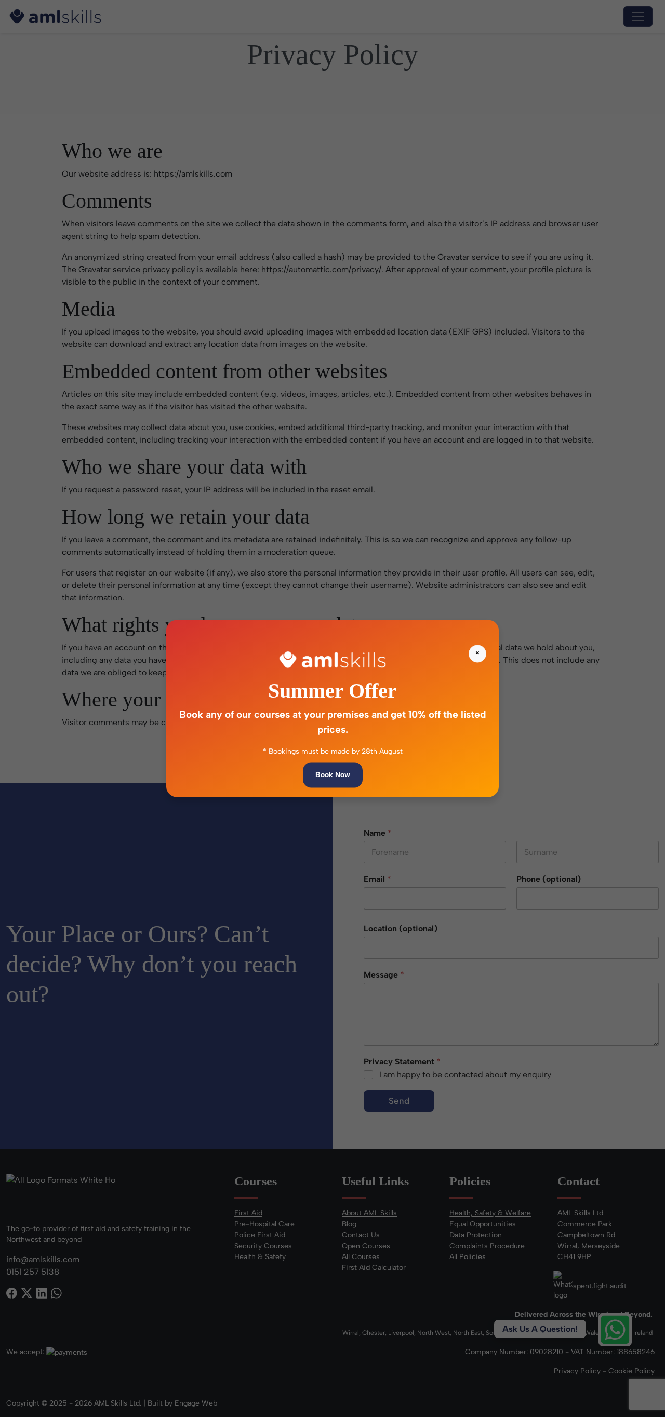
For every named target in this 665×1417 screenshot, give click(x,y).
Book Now (332, 775)
